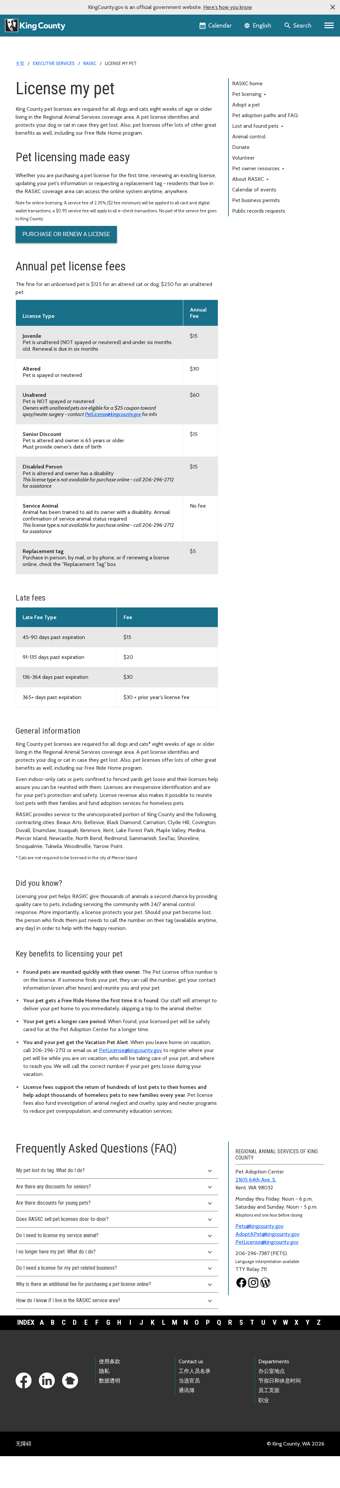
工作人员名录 (195, 1371)
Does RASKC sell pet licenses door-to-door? (115, 1220)
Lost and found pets (258, 126)
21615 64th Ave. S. (255, 1179)
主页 (20, 63)
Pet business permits (256, 200)
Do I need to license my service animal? (115, 1236)
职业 (263, 1400)
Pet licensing (249, 94)
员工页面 (269, 1390)
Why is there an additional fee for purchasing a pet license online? (115, 1285)
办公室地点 (271, 1371)
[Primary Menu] (329, 25)
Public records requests (258, 211)
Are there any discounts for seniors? (115, 1187)
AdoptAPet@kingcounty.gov (267, 1234)
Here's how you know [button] (227, 7)
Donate (241, 147)
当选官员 (189, 1381)
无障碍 (24, 1444)
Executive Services (54, 63)
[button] (332, 7)
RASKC (89, 63)
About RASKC (250, 179)
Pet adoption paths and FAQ (265, 115)
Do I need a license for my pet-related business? (115, 1268)
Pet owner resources (258, 168)
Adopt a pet (246, 105)
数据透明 (109, 1381)
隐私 (104, 1371)
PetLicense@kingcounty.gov (113, 414)
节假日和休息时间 (279, 1381)
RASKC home (247, 83)
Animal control (249, 136)
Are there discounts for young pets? (115, 1203)
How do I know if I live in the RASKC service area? (115, 1301)
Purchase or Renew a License (66, 234)
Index (26, 1322)
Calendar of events (254, 189)
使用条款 (109, 1361)
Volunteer (243, 158)
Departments (273, 1361)
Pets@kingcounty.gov (259, 1226)
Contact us (191, 1361)
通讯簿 (187, 1390)
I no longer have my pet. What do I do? (115, 1252)
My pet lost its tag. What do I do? (115, 1171)
